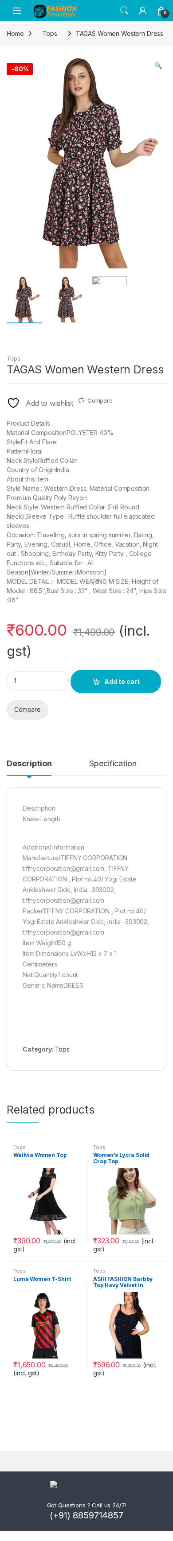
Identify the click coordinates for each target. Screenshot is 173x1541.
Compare (100, 400)
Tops (13, 358)
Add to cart (122, 681)
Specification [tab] (112, 764)
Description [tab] (29, 764)
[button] (158, 65)
